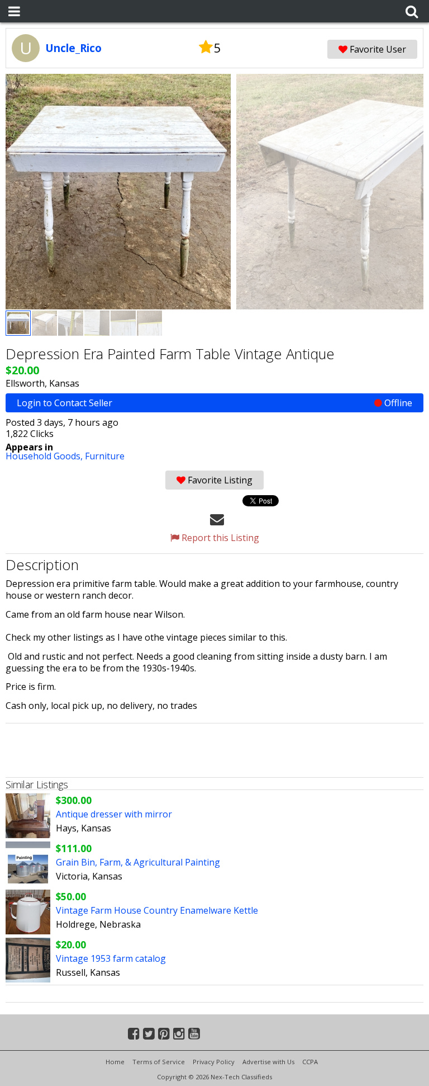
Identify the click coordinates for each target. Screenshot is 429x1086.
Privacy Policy (214, 1061)
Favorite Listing (218, 480)
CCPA (310, 1061)
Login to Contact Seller (214, 403)
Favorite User (376, 49)
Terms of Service (158, 1061)
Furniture (105, 456)
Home (115, 1061)
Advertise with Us (268, 1061)
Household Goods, (45, 456)
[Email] (217, 518)
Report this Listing (219, 538)
